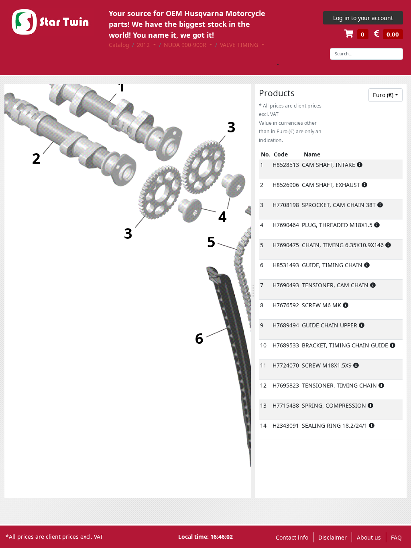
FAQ (396, 537)
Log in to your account (363, 18)
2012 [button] (144, 45)
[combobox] (385, 95)
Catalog (119, 45)
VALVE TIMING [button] (240, 45)
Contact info (292, 537)
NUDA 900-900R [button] (186, 45)
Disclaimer (332, 537)
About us (369, 537)
